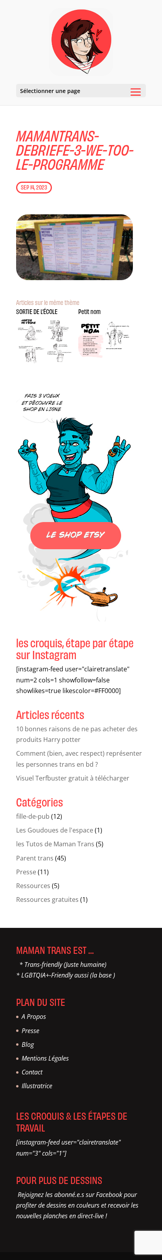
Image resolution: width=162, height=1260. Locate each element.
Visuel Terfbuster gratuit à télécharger (72, 778)
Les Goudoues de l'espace (54, 830)
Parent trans (34, 858)
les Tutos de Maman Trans (55, 844)
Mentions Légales (45, 1058)
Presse (26, 872)
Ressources (33, 885)
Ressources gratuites (47, 899)
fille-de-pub (33, 816)
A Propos (34, 1016)
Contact (32, 1072)
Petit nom (89, 311)
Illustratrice (37, 1086)
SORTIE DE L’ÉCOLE (36, 311)
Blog (28, 1044)
